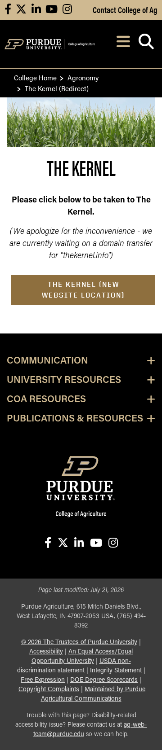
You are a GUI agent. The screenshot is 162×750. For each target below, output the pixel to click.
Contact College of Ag (125, 9)
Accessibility (46, 652)
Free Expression (43, 680)
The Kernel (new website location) (83, 289)
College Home (35, 77)
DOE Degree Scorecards (104, 680)
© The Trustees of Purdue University (79, 642)
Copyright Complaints (48, 689)
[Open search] (146, 44)
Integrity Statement (116, 670)
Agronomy (83, 77)
